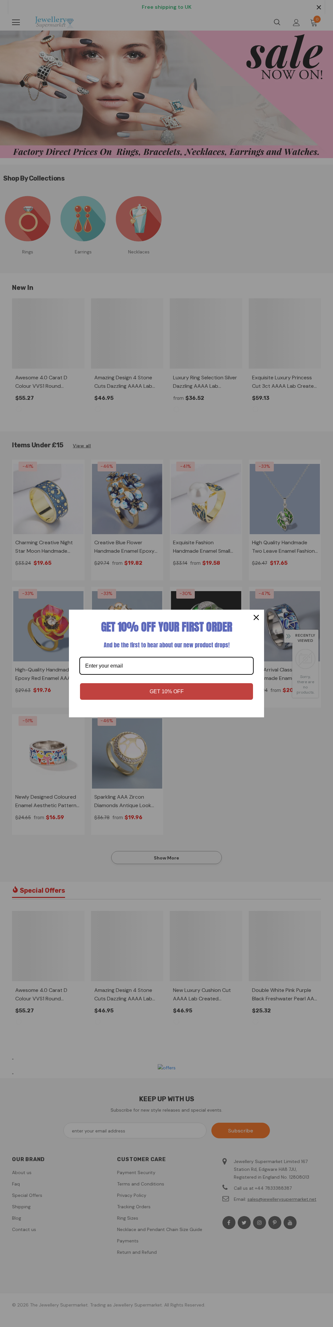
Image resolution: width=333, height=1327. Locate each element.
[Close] (256, 617)
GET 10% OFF (167, 691)
